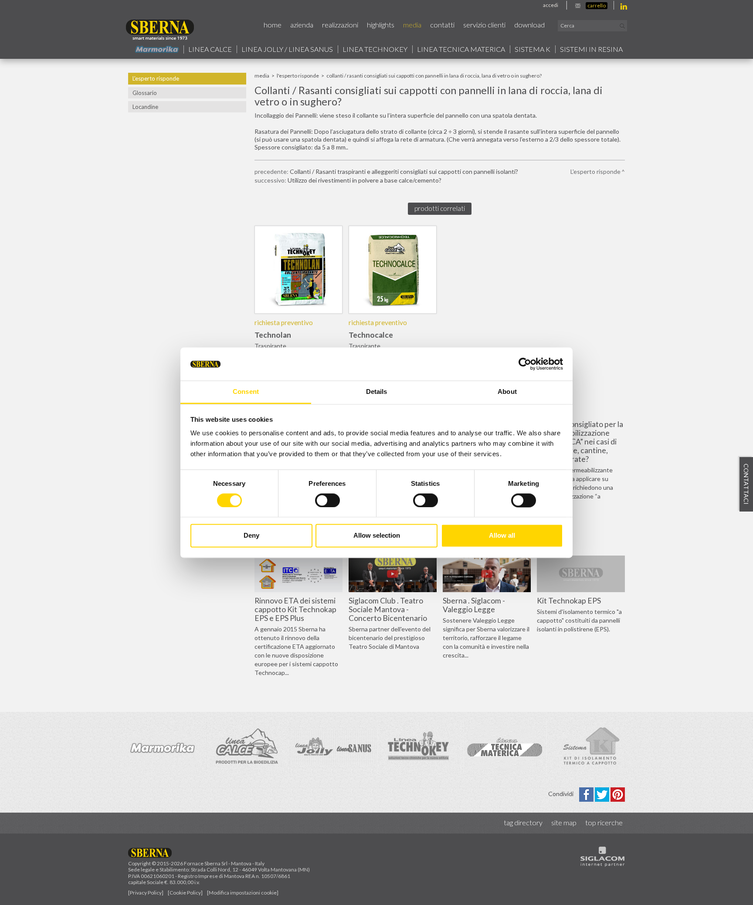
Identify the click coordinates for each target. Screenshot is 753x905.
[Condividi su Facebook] (587, 793)
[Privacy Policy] (145, 892)
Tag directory (523, 822)
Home (273, 24)
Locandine (145, 106)
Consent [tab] (246, 392)
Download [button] (529, 24)
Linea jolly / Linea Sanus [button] (287, 49)
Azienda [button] (301, 24)
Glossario (144, 92)
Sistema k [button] (532, 49)
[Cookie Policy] (185, 892)
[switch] (327, 500)
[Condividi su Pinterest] (618, 793)
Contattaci (746, 484)
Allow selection (376, 535)
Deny (251, 535)
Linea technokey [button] (375, 49)
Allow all (502, 535)
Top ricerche (604, 822)
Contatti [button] (442, 24)
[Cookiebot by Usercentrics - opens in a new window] (525, 363)
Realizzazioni (340, 24)
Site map (564, 822)
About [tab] (507, 392)
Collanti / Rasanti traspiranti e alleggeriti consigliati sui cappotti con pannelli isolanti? (404, 171)
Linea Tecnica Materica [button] (461, 49)
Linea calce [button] (210, 49)
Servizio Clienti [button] (484, 24)
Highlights (380, 24)
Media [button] (412, 24)
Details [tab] (376, 392)
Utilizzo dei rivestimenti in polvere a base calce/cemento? (364, 180)
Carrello (596, 5)
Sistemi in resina (591, 49)
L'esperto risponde (155, 78)
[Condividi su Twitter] (603, 793)
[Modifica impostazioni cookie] (242, 892)
